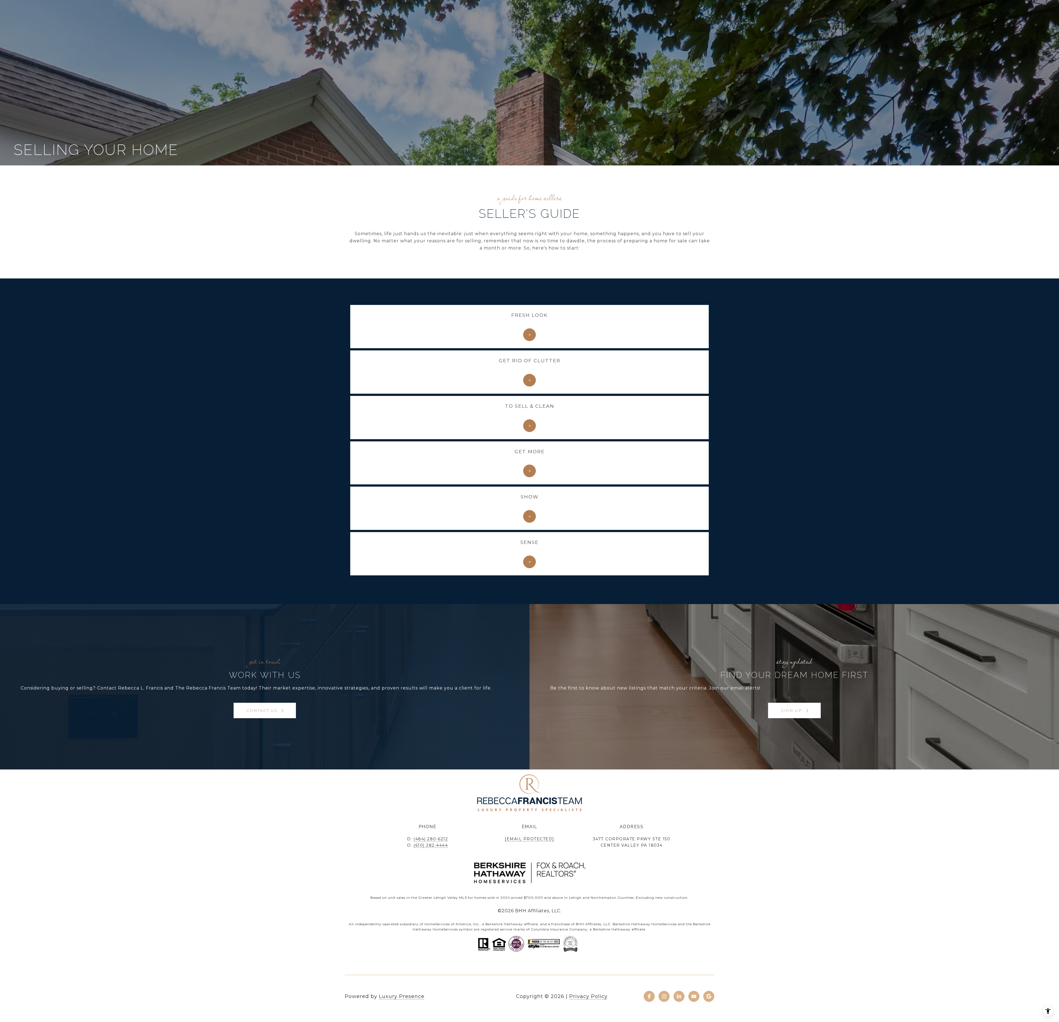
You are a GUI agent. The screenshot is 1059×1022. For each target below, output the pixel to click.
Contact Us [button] (263, 710)
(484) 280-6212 (430, 838)
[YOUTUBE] (693, 996)
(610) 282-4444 (430, 845)
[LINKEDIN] (678, 996)
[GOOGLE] (708, 996)
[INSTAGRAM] (664, 996)
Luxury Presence (401, 996)
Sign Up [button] (792, 710)
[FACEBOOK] (649, 996)
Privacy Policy (588, 996)
